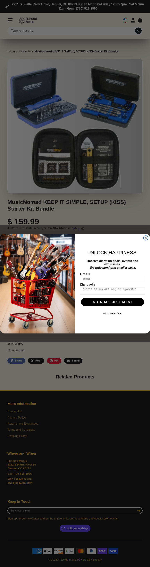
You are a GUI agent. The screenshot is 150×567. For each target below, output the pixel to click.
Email (85, 274)
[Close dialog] (146, 237)
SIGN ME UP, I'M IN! (112, 302)
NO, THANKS (112, 313)
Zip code (88, 284)
